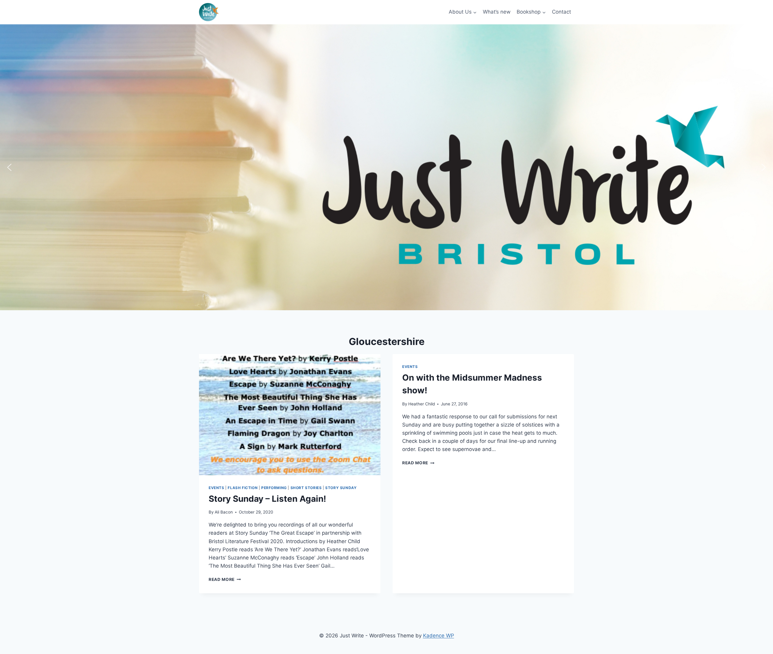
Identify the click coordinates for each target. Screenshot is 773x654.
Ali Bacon (224, 512)
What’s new (497, 12)
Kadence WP (438, 636)
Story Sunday (341, 487)
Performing (274, 487)
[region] (386, 167)
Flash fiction (243, 487)
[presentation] (289, 414)
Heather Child (421, 403)
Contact (561, 12)
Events (216, 487)
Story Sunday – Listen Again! (267, 499)
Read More (225, 579)
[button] (9, 167)
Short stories (306, 487)
